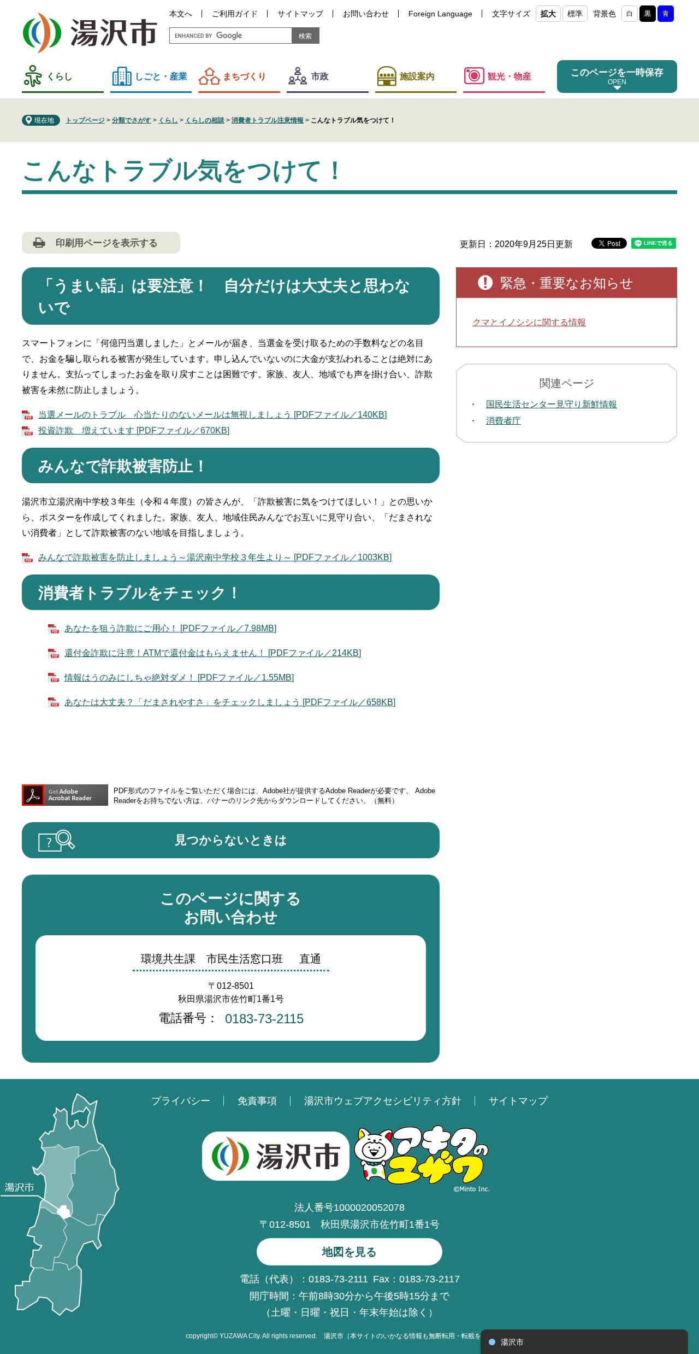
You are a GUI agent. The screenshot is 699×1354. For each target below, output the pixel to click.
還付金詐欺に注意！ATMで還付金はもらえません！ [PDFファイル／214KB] (212, 653)
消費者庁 (503, 420)
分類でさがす (131, 120)
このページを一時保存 (617, 72)
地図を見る (349, 1252)
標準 (575, 13)
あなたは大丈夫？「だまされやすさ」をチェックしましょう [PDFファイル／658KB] (229, 702)
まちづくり (244, 76)
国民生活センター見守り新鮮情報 (551, 404)
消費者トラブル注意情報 (268, 120)
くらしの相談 (204, 120)
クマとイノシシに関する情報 (529, 322)
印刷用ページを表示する (107, 243)
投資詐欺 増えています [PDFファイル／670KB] (133, 430)
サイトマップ (300, 13)
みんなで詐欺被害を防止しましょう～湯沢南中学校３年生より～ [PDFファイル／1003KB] (215, 557)
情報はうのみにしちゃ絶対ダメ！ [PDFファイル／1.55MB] (179, 677)
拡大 (548, 13)
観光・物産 (509, 76)
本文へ (180, 13)
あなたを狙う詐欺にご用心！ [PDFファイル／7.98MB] (170, 628)
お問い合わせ (366, 13)
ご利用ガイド (235, 13)
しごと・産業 (161, 76)
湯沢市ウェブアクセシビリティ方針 (382, 1100)
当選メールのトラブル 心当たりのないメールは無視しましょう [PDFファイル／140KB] (212, 414)
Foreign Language (440, 13)
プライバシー (180, 1100)
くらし (59, 76)
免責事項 (257, 1100)
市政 (320, 76)
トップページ (85, 120)
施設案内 (417, 76)
